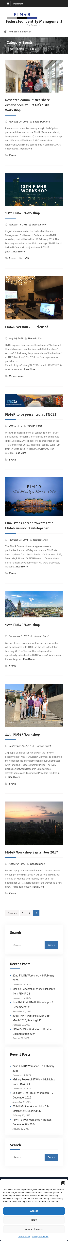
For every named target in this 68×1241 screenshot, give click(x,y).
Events (13, 155)
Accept (34, 1210)
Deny (34, 1219)
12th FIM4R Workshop (22, 625)
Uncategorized (17, 376)
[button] (63, 1183)
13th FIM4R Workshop (22, 213)
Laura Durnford (41, 121)
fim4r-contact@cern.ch (19, 32)
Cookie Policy (24, 1237)
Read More (26, 148)
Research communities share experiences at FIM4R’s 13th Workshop (27, 105)
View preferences (34, 1229)
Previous (12, 913)
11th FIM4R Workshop (22, 734)
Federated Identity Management (34, 21)
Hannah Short (39, 224)
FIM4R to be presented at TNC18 (31, 414)
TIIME (26, 258)
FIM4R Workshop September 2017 (31, 852)
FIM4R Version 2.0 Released (26, 327)
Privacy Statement (40, 1237)
